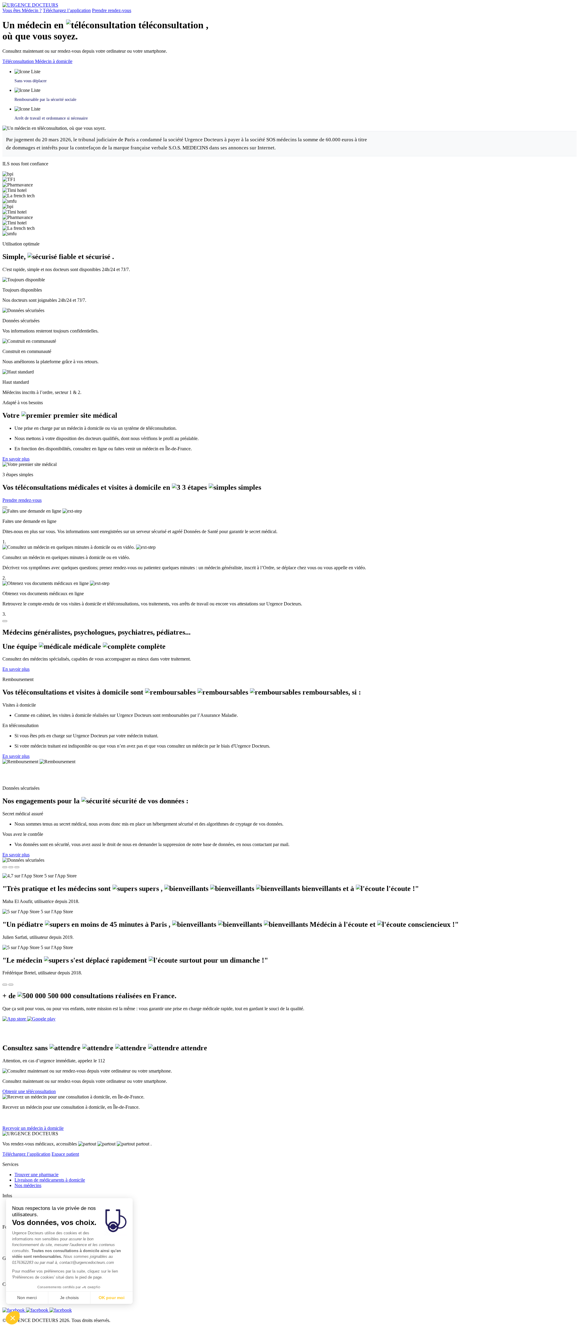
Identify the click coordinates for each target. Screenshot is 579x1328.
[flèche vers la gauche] (4, 985)
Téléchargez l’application (67, 10)
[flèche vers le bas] (4, 621)
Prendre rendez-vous (111, 10)
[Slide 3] (16, 867)
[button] (12, 1318)
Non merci (27, 1297)
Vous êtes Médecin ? (22, 10)
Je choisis (69, 1297)
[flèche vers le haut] (4, 507)
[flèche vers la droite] (10, 985)
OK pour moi (112, 1297)
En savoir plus (16, 458)
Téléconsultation (18, 61)
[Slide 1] (4, 867)
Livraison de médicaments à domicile (49, 1180)
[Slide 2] (10, 867)
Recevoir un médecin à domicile (33, 1128)
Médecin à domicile (53, 61)
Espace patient (65, 1154)
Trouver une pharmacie (36, 1174)
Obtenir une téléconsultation (29, 1091)
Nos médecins (27, 1185)
